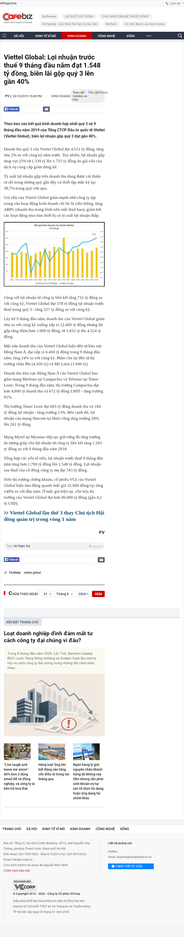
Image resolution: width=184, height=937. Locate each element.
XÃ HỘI (19, 36)
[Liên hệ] (46, 109)
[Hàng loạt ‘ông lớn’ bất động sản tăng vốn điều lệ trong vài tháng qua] (54, 751)
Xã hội (31, 829)
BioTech (111, 24)
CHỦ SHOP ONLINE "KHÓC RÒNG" (125, 16)
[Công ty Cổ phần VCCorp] (25, 885)
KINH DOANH (77, 36)
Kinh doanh (61, 96)
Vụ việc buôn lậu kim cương (144, 24)
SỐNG (130, 36)
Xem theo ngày (25, 594)
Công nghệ (105, 829)
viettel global (32, 572)
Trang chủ (11, 829)
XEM (98, 594)
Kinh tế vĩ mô (53, 829)
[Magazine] (8, 3)
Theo (54, 546)
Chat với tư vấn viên (129, 867)
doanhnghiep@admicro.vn (134, 857)
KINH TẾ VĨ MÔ (45, 36)
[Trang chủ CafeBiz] (4, 35)
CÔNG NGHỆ (106, 36)
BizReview (49, 16)
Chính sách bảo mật (17, 870)
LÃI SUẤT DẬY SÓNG (79, 16)
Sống (124, 829)
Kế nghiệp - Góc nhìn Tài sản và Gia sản (69, 24)
